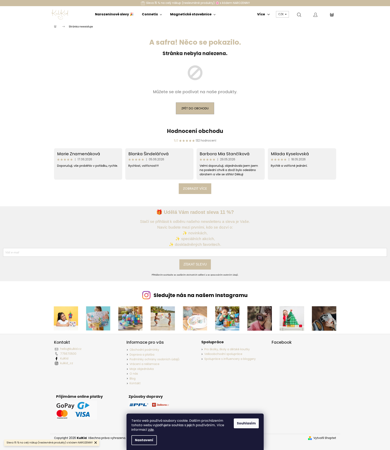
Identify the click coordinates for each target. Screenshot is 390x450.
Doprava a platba (142, 355)
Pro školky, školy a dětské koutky (227, 349)
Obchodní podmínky (144, 350)
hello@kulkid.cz (70, 349)
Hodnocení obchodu (195, 131)
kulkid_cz (66, 363)
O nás (134, 374)
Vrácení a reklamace (144, 364)
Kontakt (135, 383)
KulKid (64, 358)
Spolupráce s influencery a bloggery (230, 359)
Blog (133, 378)
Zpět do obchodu (195, 108)
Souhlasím (246, 423)
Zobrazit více (195, 188)
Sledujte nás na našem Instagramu (201, 295)
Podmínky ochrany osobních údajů (154, 359)
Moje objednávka (142, 369)
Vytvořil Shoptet (324, 438)
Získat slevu (195, 264)
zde (151, 429)
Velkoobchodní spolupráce (223, 354)
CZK (281, 14)
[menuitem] (114, 14)
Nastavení (144, 440)
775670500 (68, 354)
